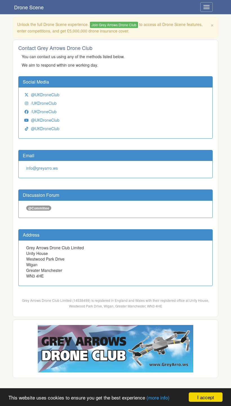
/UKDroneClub (44, 103)
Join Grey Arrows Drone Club (114, 24)
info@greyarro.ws (42, 168)
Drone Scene (29, 7)
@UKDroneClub (45, 94)
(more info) (158, 397)
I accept (205, 397)
